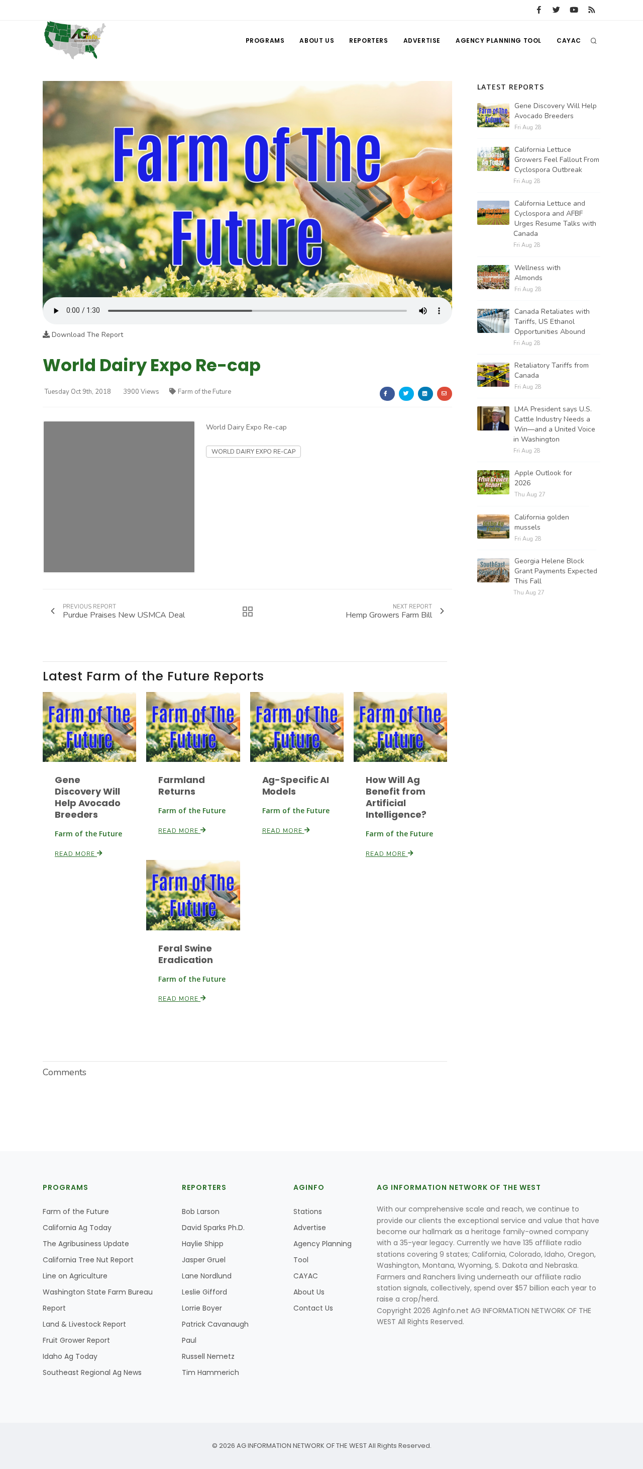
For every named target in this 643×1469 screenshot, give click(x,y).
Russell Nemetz (208, 1356)
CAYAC (569, 40)
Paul (189, 1340)
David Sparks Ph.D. (213, 1228)
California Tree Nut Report (88, 1260)
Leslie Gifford (204, 1292)
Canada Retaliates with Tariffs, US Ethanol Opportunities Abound (552, 321)
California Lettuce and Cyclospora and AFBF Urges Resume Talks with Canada (554, 218)
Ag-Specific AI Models (296, 785)
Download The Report (86, 334)
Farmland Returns (181, 785)
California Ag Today (77, 1228)
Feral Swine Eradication (185, 954)
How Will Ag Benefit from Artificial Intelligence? (396, 797)
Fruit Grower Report (76, 1340)
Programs (265, 40)
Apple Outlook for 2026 (543, 478)
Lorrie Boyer (202, 1308)
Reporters (368, 40)
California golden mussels (541, 522)
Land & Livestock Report (84, 1324)
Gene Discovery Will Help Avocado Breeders (88, 797)
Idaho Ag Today (70, 1356)
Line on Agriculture (75, 1276)
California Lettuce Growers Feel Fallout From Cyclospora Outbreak (556, 160)
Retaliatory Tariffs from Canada (551, 370)
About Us (316, 40)
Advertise (422, 40)
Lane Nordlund (207, 1276)
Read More (76, 854)
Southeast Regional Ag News (92, 1372)
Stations (307, 1211)
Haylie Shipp (203, 1244)
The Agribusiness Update (86, 1244)
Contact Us (313, 1308)
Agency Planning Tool (499, 40)
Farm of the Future (204, 391)
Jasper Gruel (204, 1260)
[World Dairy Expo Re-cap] (247, 189)
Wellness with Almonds (537, 273)
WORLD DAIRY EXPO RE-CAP (253, 452)
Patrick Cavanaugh (215, 1324)
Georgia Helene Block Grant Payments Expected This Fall (555, 571)
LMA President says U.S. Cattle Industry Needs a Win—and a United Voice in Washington (554, 424)
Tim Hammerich (210, 1372)
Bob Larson (201, 1211)
